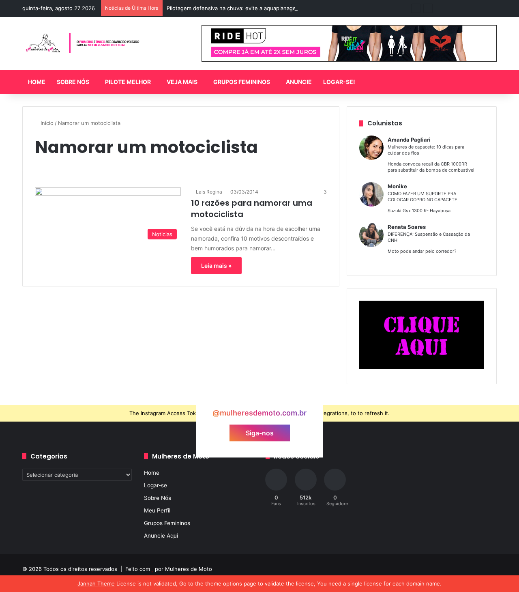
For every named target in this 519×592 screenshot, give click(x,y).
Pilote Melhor (128, 81)
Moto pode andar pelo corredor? (422, 251)
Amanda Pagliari (409, 139)
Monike (397, 186)
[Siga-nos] (259, 397)
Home (36, 81)
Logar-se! (339, 81)
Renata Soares (407, 227)
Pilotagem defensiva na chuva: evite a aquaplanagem (233, 8)
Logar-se (155, 485)
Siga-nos (260, 433)
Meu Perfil (157, 510)
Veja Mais (182, 81)
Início (46, 123)
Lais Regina (209, 192)
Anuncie (299, 81)
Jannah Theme (96, 583)
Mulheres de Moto (188, 569)
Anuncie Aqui (161, 535)
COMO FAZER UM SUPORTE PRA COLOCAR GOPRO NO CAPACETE (422, 196)
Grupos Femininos (241, 81)
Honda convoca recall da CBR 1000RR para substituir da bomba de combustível (431, 167)
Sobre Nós (73, 81)
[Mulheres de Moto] (83, 43)
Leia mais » (216, 265)
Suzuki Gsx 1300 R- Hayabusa (419, 210)
